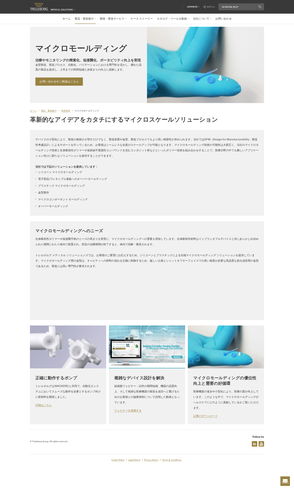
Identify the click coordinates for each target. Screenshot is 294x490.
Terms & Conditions (171, 460)
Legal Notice (134, 460)
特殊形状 (65, 110)
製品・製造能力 (49, 110)
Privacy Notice (151, 460)
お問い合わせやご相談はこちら (59, 81)
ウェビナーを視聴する (128, 410)
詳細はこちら (43, 405)
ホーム (33, 110)
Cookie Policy (117, 460)
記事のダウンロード (205, 416)
